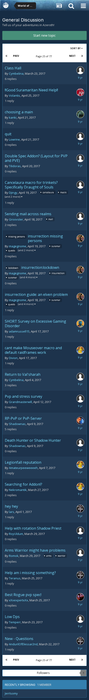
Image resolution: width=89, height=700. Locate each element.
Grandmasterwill (20, 402)
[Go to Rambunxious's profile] (80, 377)
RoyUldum (16, 534)
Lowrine (14, 139)
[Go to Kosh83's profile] (80, 185)
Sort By (75, 48)
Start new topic (44, 35)
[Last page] (82, 56)
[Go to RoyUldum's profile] (80, 530)
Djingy (13, 193)
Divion (13, 358)
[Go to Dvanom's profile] (80, 323)
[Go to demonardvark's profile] (80, 114)
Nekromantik (18, 490)
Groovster (16, 219)
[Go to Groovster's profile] (80, 216)
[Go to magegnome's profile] (80, 238)
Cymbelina (16, 73)
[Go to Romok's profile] (80, 552)
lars (11, 512)
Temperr (15, 622)
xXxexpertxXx (18, 600)
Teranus (15, 578)
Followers (43, 673)
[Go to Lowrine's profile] (80, 136)
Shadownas (17, 424)
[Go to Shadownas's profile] (80, 443)
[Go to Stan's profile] (80, 350)
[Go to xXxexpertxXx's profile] (80, 597)
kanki (12, 117)
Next (72, 55)
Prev (16, 55)
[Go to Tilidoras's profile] (80, 158)
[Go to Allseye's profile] (80, 508)
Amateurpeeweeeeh (23, 468)
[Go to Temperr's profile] (80, 619)
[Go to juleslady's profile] (80, 70)
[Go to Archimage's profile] (80, 421)
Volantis (14, 95)
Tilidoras (15, 166)
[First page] (6, 56)
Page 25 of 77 (44, 56)
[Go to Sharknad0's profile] (80, 92)
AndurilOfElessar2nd (23, 644)
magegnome (17, 246)
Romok (13, 556)
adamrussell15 (19, 331)
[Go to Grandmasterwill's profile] (80, 399)
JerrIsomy (11, 693)
